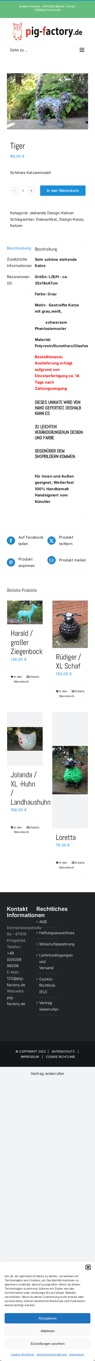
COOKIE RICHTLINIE (60, 1057)
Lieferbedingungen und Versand (47, 961)
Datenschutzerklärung (52, 1354)
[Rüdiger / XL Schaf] (70, 624)
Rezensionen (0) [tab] (17, 279)
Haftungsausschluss (47, 932)
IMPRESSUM (30, 1057)
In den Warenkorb (63, 190)
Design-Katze (71, 219)
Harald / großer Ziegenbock (26, 642)
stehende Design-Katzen (52, 213)
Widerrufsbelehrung (47, 944)
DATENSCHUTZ (63, 1051)
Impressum (76, 1354)
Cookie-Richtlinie (22, 1354)
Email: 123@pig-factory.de (54, 8)
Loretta (66, 837)
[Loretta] (70, 770)
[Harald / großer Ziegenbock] (25, 612)
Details (34, 676)
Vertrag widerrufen (47, 1006)
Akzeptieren (47, 1318)
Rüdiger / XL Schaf (68, 661)
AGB (43, 921)
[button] (88, 1267)
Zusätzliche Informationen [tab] (17, 262)
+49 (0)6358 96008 (14, 959)
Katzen (16, 225)
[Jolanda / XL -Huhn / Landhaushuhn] (25, 739)
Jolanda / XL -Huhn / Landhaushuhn (30, 788)
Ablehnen (48, 1331)
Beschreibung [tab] (17, 248)
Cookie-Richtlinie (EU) (47, 985)
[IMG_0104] (47, 101)
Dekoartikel (46, 219)
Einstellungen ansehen (48, 1344)
